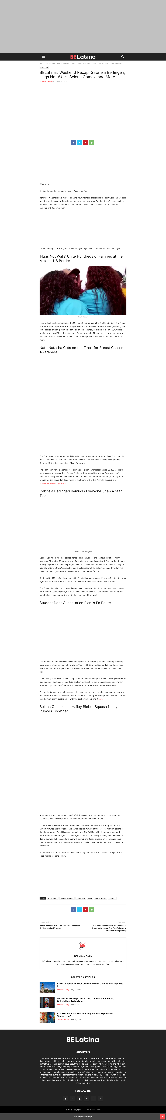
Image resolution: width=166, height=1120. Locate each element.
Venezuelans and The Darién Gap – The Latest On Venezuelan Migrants (60, 927)
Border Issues (52, 898)
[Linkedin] (79, 1098)
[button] (43, 57)
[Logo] (83, 1044)
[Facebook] (73, 142)
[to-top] (162, 1115)
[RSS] (93, 1098)
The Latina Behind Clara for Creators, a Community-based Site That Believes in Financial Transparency (109, 928)
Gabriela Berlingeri (67, 898)
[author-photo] (83, 953)
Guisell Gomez (63, 1019)
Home (42, 63)
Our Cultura (50, 63)
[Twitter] (79, 142)
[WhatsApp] (91, 142)
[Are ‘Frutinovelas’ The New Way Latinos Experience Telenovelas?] (47, 1018)
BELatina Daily (47, 81)
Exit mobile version (83, 1116)
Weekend (112, 898)
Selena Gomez (100, 898)
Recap (90, 898)
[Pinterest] (85, 142)
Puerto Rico (81, 898)
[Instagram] (72, 1098)
